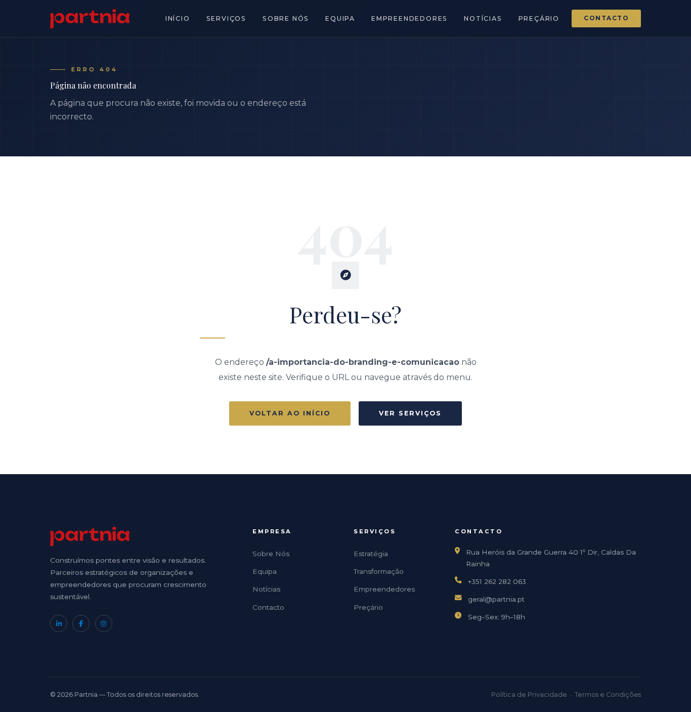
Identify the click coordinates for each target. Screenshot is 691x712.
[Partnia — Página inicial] (89, 18)
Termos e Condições (608, 694)
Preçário (539, 18)
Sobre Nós (286, 18)
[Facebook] (81, 623)
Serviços (226, 18)
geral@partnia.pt (496, 599)
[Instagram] (103, 623)
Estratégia (371, 554)
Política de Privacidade (529, 694)
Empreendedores (409, 18)
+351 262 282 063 (497, 581)
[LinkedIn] (58, 623)
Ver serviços (410, 413)
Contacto (606, 18)
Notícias (483, 18)
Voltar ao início (289, 413)
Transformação (379, 571)
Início (177, 18)
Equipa (340, 18)
